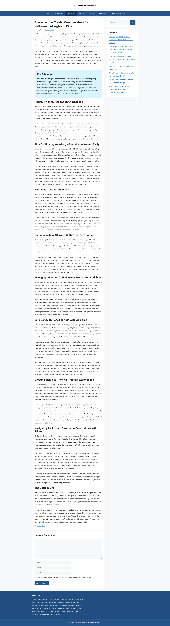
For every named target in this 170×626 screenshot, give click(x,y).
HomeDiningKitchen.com (40, 599)
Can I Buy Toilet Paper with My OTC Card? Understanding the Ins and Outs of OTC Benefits (121, 49)
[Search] (132, 22)
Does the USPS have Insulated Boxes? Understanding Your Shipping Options (122, 59)
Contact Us (91, 13)
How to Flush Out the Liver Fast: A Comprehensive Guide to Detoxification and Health (121, 89)
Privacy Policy (102, 13)
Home (47, 13)
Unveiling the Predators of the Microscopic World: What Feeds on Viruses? (121, 40)
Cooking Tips (71, 13)
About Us (81, 13)
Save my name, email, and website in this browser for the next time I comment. (64, 577)
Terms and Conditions (118, 13)
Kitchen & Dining (58, 13)
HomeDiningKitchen (81, 623)
